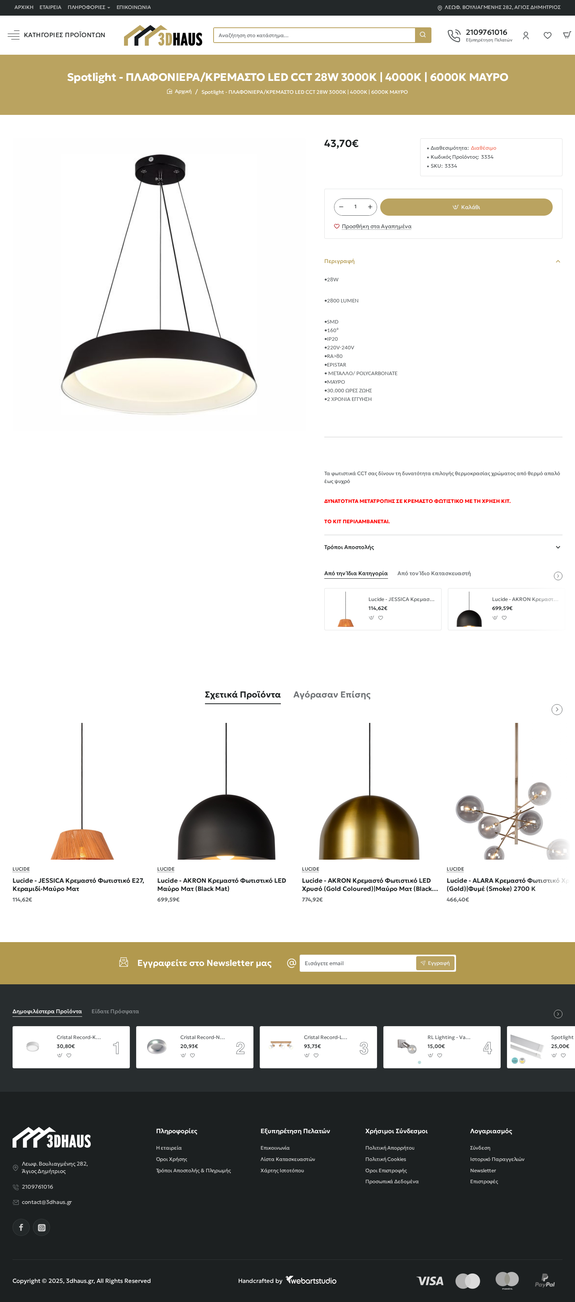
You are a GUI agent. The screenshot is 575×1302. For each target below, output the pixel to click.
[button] (466, 207)
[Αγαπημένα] (550, 35)
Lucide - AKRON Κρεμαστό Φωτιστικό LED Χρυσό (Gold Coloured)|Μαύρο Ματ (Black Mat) (367, 884)
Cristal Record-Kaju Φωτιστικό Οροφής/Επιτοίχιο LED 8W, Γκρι (79, 1037)
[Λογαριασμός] (528, 35)
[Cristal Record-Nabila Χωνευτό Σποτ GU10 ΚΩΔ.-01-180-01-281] (157, 1047)
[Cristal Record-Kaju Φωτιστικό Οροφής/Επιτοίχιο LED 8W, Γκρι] (33, 1047)
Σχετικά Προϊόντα (243, 694)
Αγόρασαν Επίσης (331, 694)
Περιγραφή (339, 261)
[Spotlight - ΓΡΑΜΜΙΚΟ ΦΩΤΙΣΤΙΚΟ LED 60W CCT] (528, 1047)
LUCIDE (21, 869)
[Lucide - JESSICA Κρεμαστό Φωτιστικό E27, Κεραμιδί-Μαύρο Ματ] (345, 609)
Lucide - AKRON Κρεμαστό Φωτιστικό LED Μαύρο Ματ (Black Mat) (525, 599)
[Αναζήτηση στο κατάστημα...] (423, 35)
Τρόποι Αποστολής (349, 547)
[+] (370, 207)
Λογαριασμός (491, 1131)
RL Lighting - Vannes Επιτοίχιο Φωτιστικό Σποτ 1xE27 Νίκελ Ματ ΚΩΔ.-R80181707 (450, 1037)
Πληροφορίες (176, 1131)
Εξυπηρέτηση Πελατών (295, 1131)
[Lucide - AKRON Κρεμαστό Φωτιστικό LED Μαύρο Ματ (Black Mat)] (469, 609)
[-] (341, 207)
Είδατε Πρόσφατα (115, 1011)
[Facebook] (21, 1227)
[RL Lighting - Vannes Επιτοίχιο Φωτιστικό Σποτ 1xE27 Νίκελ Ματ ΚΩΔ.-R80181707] (404, 1047)
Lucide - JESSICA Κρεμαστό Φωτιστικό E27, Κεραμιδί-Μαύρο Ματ (402, 599)
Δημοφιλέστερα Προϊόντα (47, 1011)
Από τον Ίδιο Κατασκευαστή (434, 573)
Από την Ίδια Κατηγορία (356, 573)
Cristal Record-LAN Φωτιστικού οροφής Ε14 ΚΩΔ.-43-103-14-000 (326, 1037)
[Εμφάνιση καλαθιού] (567, 35)
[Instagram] (41, 1227)
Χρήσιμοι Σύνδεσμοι (396, 1131)
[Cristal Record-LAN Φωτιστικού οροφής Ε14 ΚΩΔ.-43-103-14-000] (280, 1047)
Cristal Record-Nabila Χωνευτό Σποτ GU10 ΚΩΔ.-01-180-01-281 (202, 1037)
